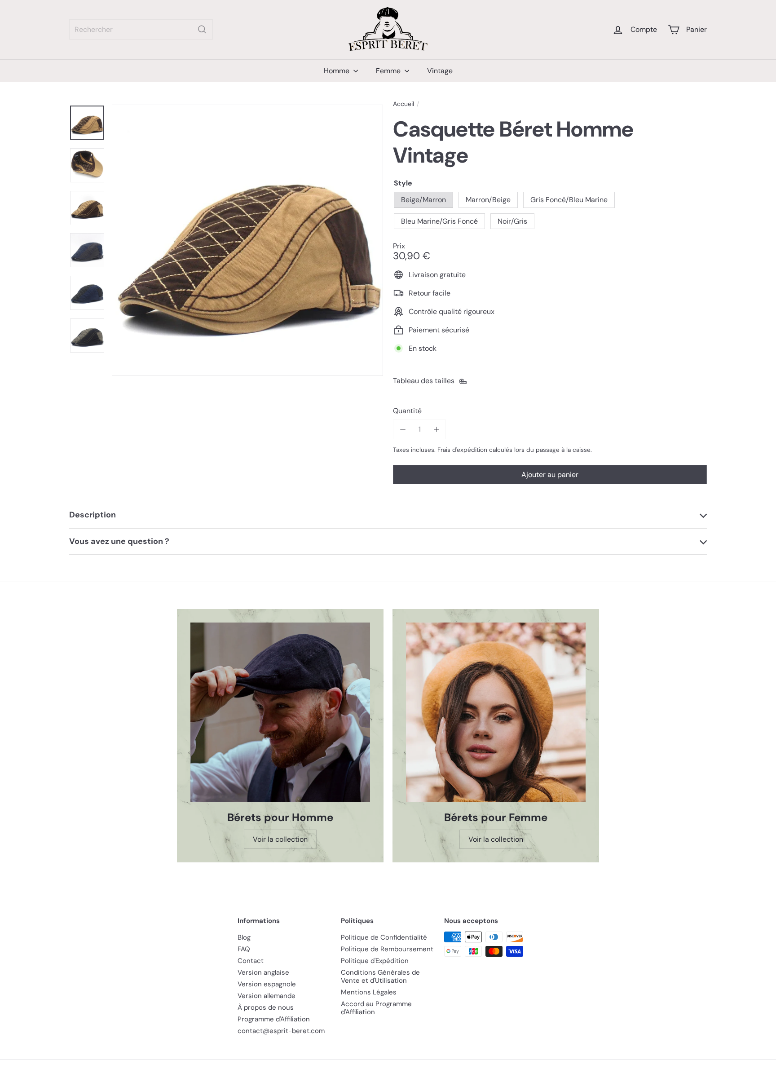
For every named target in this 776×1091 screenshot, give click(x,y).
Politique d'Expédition (375, 960)
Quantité (407, 410)
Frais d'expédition (462, 449)
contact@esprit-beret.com (281, 1030)
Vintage (440, 70)
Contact (251, 960)
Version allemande (266, 995)
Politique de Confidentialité (384, 937)
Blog (244, 937)
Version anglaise (263, 972)
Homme (337, 70)
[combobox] (141, 29)
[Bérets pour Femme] (496, 712)
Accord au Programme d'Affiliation (376, 1007)
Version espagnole (267, 984)
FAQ (244, 949)
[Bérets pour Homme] (280, 712)
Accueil (403, 104)
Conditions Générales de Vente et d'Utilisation (380, 976)
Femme (389, 70)
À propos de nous (266, 1007)
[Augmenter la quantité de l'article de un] (436, 429)
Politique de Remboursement (387, 949)
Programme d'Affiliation (274, 1019)
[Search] (202, 29)
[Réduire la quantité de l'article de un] (402, 429)
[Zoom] (247, 240)
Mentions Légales (369, 992)
